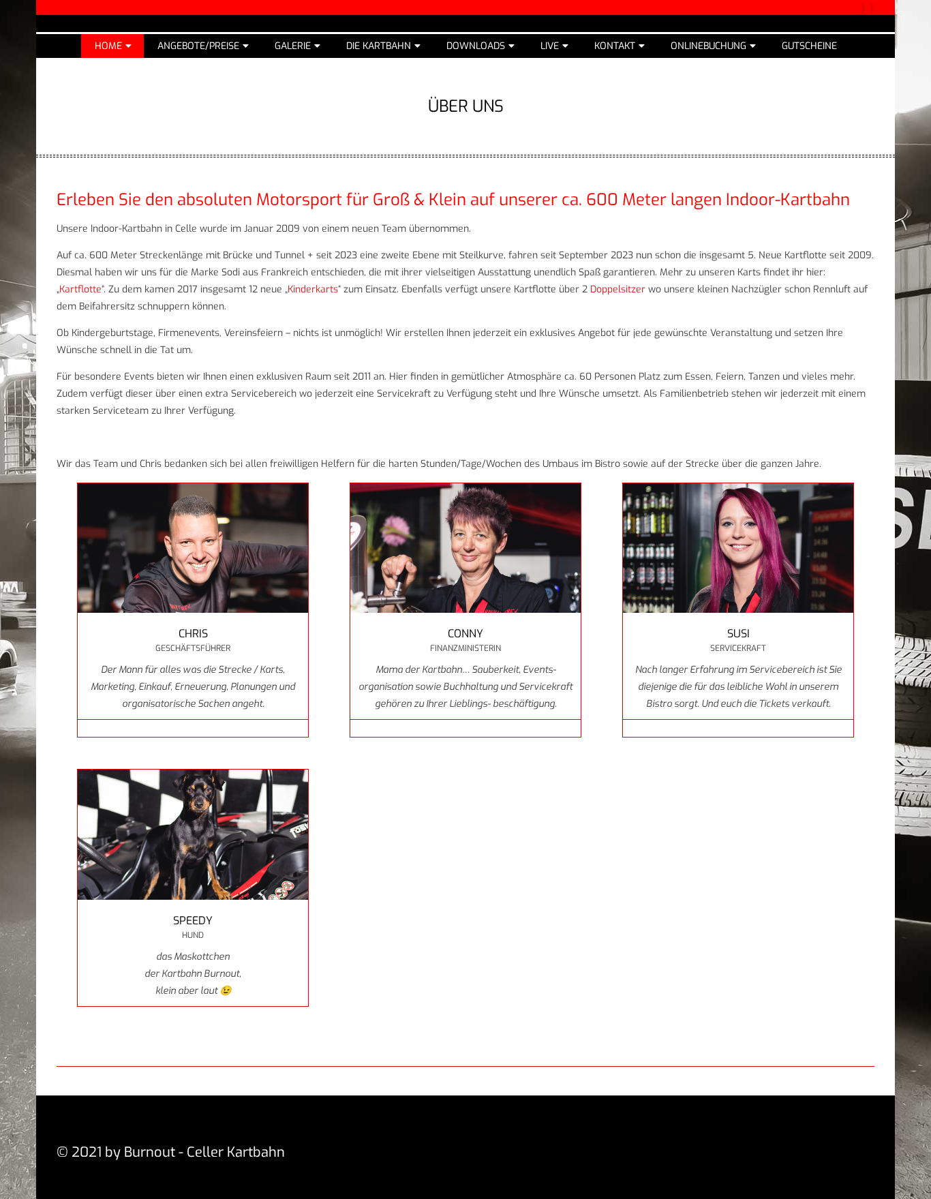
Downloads (475, 46)
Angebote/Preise (198, 46)
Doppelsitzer (617, 289)
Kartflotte (80, 289)
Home (108, 46)
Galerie (293, 46)
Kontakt (614, 46)
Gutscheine (809, 46)
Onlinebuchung (708, 46)
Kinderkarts (313, 289)
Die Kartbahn (378, 46)
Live (549, 46)
